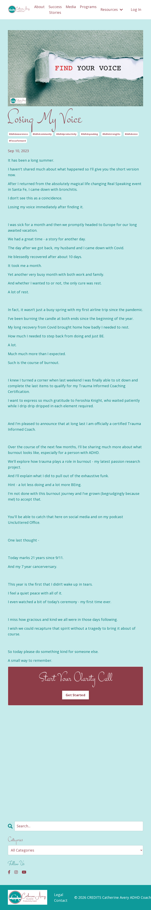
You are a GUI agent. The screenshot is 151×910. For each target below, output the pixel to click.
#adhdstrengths (111, 134)
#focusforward (17, 140)
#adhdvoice (131, 134)
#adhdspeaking (89, 134)
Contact (60, 900)
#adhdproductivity (66, 134)
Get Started (75, 695)
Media (71, 6)
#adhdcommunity (42, 134)
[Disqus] (75, 760)
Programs (88, 6)
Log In (136, 9)
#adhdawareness (18, 134)
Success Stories (55, 9)
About (39, 6)
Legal (58, 894)
